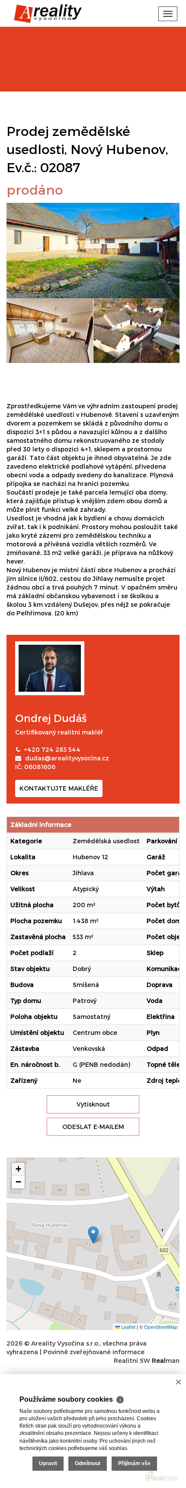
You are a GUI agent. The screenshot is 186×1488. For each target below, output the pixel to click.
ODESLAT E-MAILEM (93, 1126)
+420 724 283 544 (52, 749)
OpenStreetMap (160, 1326)
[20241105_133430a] (49, 330)
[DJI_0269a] (136, 330)
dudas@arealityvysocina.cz (67, 758)
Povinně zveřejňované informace (93, 1352)
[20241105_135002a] (93, 249)
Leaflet (127, 1326)
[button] (93, 1235)
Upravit (48, 1463)
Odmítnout (87, 1463)
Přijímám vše (134, 1463)
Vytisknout (93, 1104)
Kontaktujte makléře (58, 788)
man (166, 1360)
